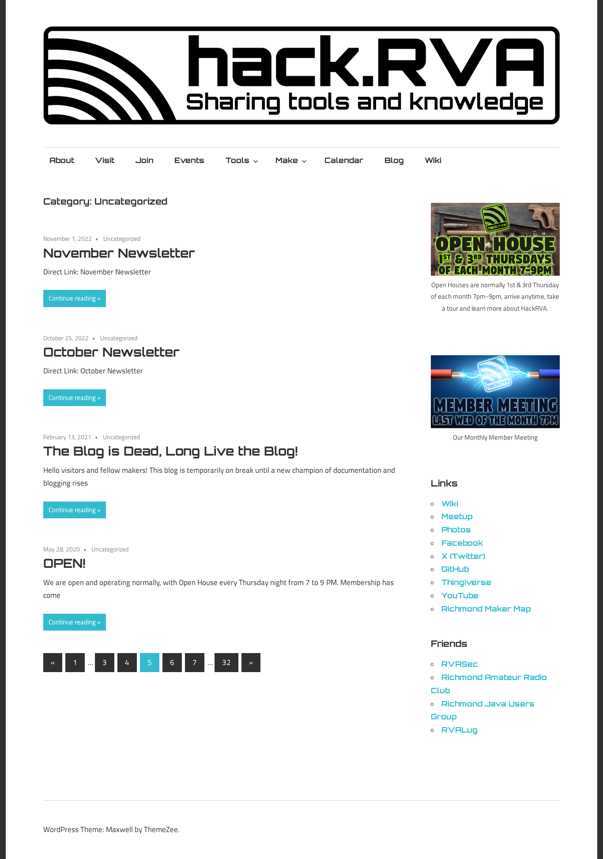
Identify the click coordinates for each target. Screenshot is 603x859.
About (61, 160)
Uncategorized (121, 238)
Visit (104, 160)
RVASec (459, 664)
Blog (394, 160)
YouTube (460, 595)
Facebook (462, 542)
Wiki (433, 160)
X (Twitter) (463, 556)
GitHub (455, 569)
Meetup (456, 516)
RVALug (459, 729)
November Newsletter (119, 253)
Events (189, 160)
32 (226, 662)
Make (286, 160)
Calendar (343, 160)
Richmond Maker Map (486, 608)
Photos (456, 529)
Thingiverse (466, 582)
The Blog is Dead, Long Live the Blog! (170, 451)
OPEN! (64, 563)
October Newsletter (111, 352)
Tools (237, 160)
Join (145, 160)
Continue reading (72, 298)
